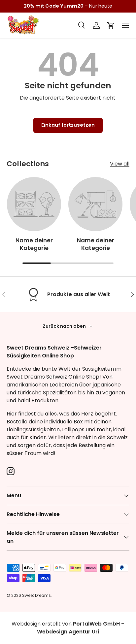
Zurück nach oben (65, 326)
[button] (111, 25)
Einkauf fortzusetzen (68, 125)
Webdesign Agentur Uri (68, 631)
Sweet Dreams (36, 595)
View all (119, 164)
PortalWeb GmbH (96, 624)
